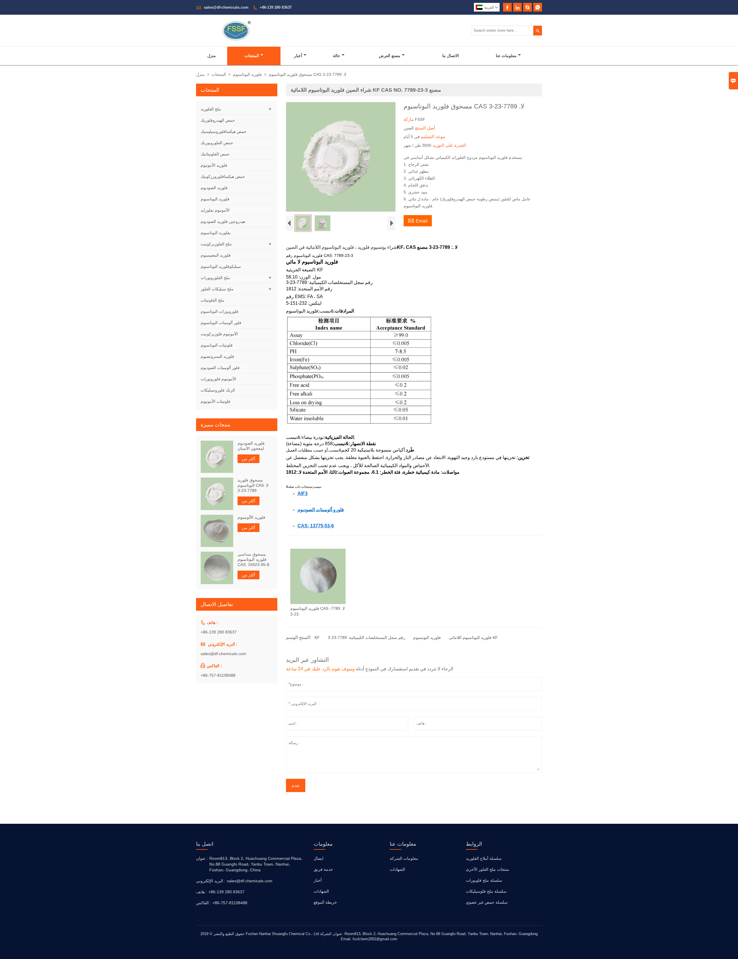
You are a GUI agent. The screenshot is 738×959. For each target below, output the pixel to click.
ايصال (318, 858)
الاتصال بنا (450, 55)
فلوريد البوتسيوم (427, 637)
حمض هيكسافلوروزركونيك (223, 176)
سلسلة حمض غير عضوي (487, 902)
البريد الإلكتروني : (210, 881)
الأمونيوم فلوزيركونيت (219, 334)
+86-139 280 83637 (276, 7)
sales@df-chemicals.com (226, 7)
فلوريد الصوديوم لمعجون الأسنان (251, 446)
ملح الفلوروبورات (215, 277)
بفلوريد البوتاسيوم (216, 232)
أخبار (298, 55)
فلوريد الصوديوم (214, 187)
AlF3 (303, 493)
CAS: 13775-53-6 (316, 525)
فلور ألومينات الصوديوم (220, 367)
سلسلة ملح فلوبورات (484, 880)
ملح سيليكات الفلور (217, 289)
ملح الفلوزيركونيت (216, 244)
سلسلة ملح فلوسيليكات (486, 891)
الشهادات (321, 891)
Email (418, 220)
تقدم (296, 785)
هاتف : (201, 892)
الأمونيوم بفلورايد (215, 210)
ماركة (409, 119)
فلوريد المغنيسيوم (216, 255)
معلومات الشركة (404, 858)
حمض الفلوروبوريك (217, 142)
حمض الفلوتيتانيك (215, 154)
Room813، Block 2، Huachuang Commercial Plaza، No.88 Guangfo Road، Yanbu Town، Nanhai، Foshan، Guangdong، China (255, 864)
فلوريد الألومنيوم (251, 517)
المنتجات (251, 55)
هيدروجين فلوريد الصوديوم (223, 221)
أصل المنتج (424, 127)
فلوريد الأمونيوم (214, 165)
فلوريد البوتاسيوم (247, 74)
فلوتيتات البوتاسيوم (217, 345)
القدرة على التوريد (448, 145)
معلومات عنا (506, 55)
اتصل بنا (204, 844)
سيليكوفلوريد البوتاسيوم (221, 266)
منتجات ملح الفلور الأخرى (487, 869)
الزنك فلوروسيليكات (218, 390)
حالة (336, 55)
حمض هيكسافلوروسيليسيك (223, 131)
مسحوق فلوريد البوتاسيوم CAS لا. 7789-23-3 (253, 485)
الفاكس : (203, 902)
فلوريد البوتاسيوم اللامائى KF (473, 637)
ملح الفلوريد (211, 109)
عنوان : (202, 858)
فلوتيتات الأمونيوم (215, 401)
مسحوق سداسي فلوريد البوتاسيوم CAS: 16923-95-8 (253, 559)
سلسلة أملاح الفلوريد (484, 858)
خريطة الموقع (325, 902)
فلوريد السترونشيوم (217, 356)
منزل (211, 55)
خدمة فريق (323, 869)
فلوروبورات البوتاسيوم (219, 311)
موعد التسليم (432, 136)
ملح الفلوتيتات (212, 300)
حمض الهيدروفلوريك (218, 120)
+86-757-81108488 (218, 675)
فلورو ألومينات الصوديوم (321, 509)
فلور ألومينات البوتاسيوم (221, 322)
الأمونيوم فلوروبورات (218, 379)
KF (317, 637)
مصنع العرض (389, 55)
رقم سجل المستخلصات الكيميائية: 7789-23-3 (366, 637)
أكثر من (248, 458)
